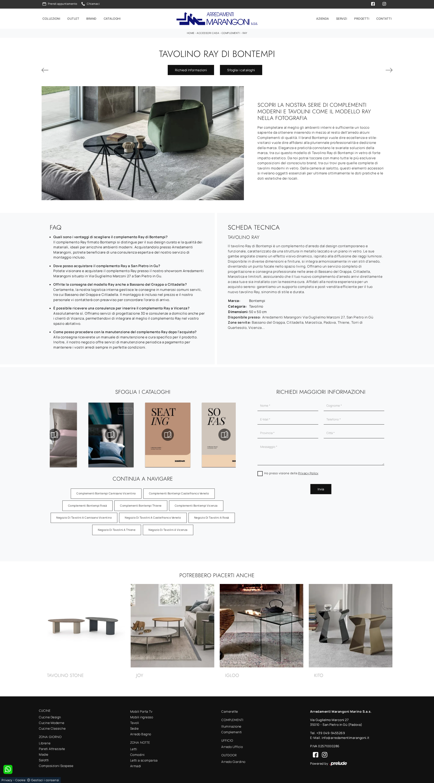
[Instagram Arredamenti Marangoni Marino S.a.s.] (323, 754)
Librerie (44, 743)
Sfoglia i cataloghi (241, 70)
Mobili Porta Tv (141, 711)
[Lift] (365, 70)
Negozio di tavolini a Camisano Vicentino (84, 518)
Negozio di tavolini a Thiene (116, 530)
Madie (43, 754)
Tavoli (134, 723)
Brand (91, 19)
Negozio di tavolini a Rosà (211, 518)
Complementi (231, 33)
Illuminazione (231, 726)
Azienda (322, 19)
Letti (133, 749)
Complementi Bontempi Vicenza (196, 506)
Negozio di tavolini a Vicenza (168, 530)
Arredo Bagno (140, 734)
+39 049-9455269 (330, 733)
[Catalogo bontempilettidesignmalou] (54, 435)
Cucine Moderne (51, 723)
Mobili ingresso (141, 717)
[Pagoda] (69, 70)
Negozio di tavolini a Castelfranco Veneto (153, 518)
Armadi (135, 766)
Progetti (361, 19)
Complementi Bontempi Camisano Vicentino (106, 493)
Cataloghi (112, 19)
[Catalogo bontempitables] (224, 435)
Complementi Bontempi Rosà (87, 506)
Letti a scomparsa (144, 760)
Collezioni (51, 19)
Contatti (384, 19)
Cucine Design (50, 717)
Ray (245, 33)
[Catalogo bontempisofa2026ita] (167, 435)
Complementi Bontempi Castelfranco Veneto (179, 493)
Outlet (73, 19)
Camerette (229, 711)
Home (190, 33)
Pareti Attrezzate (52, 749)
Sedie (134, 728)
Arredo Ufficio (232, 747)
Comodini (137, 754)
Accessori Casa (208, 33)
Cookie (20, 780)
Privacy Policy (308, 473)
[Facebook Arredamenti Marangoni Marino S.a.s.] (314, 754)
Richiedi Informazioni (191, 70)
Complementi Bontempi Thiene (141, 506)
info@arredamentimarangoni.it (345, 738)
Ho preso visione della (291, 473)
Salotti (44, 760)
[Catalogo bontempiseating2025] (111, 435)
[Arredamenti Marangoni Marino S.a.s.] (217, 19)
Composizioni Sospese (56, 766)
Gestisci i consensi (45, 780)
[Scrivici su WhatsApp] (7, 769)
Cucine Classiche (52, 728)
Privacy (7, 780)
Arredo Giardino (233, 761)
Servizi (341, 19)
